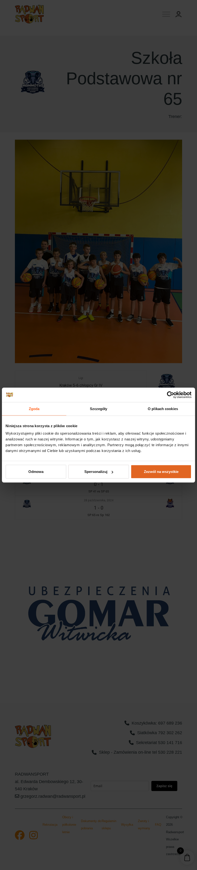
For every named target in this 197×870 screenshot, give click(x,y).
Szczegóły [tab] (98, 408)
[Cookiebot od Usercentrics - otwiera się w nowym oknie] (170, 394)
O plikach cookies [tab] (163, 408)
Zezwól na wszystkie (161, 472)
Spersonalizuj (95, 472)
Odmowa (35, 472)
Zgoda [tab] (34, 408)
